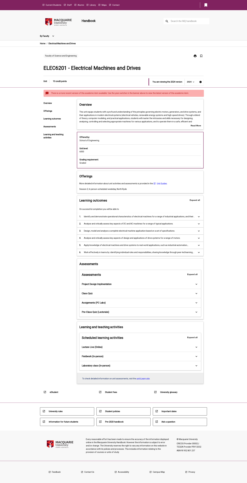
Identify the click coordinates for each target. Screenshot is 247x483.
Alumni (81, 5)
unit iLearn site (143, 378)
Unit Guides (162, 183)
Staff (69, 5)
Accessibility (123, 472)
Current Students (53, 5)
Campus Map (159, 472)
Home (42, 43)
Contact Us (89, 472)
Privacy (192, 472)
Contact (115, 5)
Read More (196, 125)
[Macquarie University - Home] (58, 22)
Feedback (56, 472)
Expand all (195, 200)
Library (93, 5)
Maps (104, 5)
